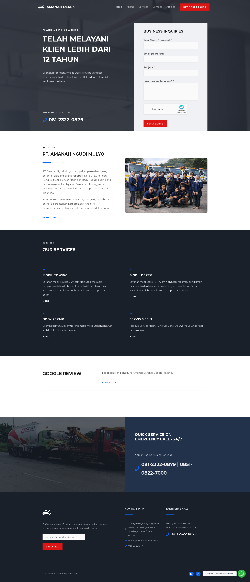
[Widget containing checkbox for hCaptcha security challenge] (165, 109)
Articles (171, 6)
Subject (149, 67)
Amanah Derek (61, 7)
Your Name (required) (158, 40)
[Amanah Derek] (41, 6)
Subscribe (52, 547)
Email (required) (155, 53)
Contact (157, 6)
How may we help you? (159, 81)
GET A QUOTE (155, 124)
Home (118, 6)
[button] (194, 7)
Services (143, 6)
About (130, 6)
